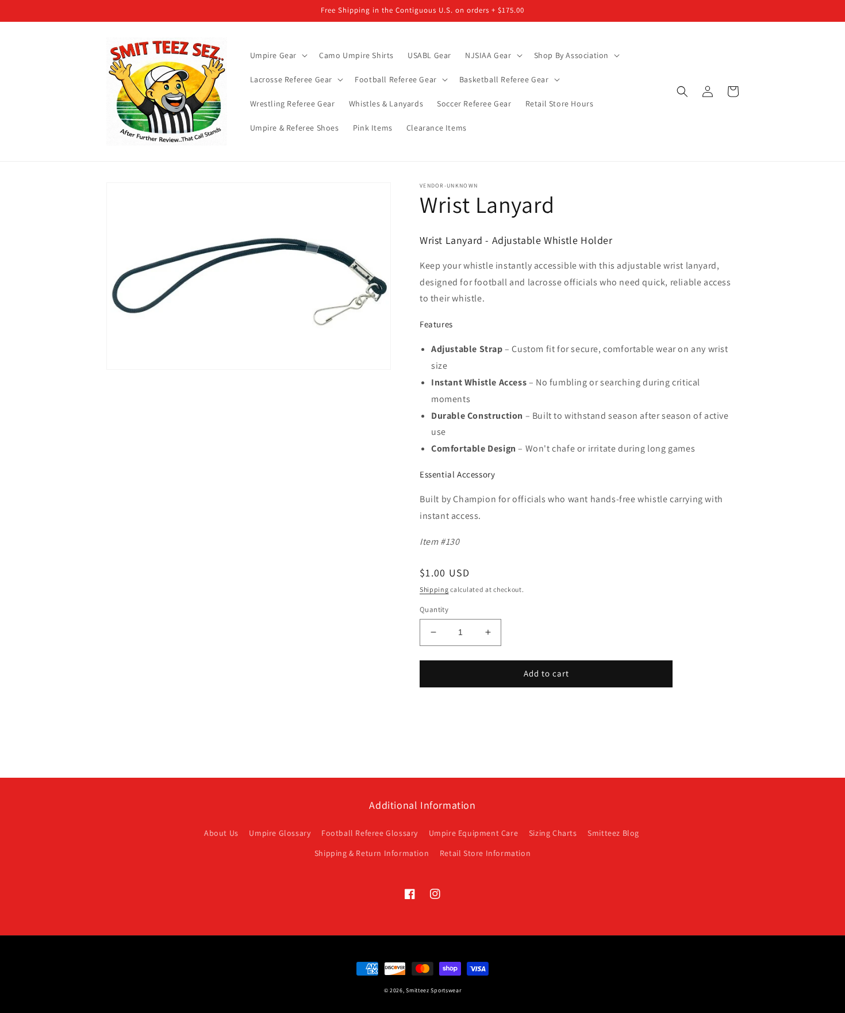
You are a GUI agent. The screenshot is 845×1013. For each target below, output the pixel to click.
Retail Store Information (485, 853)
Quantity (434, 609)
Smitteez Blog (613, 833)
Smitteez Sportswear (433, 990)
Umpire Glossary (279, 833)
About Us (221, 833)
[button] (278, 55)
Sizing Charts (553, 833)
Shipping (434, 589)
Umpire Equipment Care (473, 833)
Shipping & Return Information (371, 853)
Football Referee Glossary (369, 833)
